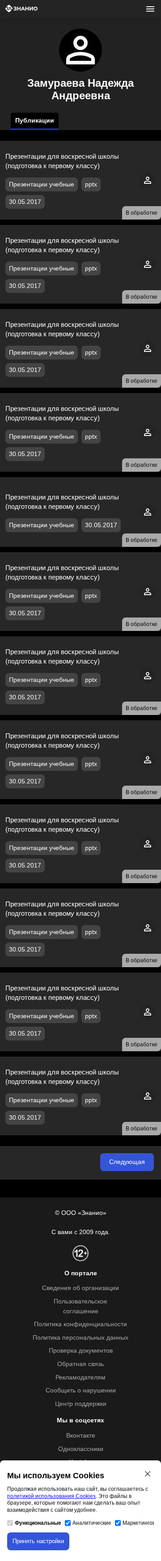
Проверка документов (81, 1350)
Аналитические (91, 1523)
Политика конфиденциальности (80, 1324)
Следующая (127, 1162)
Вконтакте (80, 1435)
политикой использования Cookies (51, 1496)
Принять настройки (38, 1541)
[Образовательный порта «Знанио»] (21, 9)
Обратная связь (80, 1364)
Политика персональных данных (80, 1337)
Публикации (34, 120)
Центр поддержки (80, 1403)
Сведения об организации (80, 1288)
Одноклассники (80, 1449)
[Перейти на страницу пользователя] (148, 186)
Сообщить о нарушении (81, 1390)
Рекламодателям (80, 1377)
